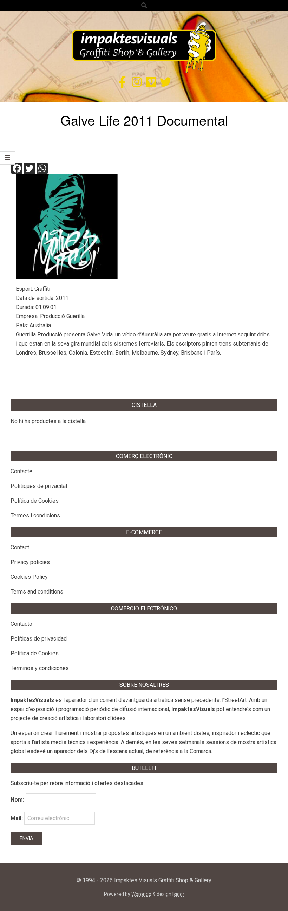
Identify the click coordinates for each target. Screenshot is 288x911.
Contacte (21, 471)
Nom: (17, 799)
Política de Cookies (35, 500)
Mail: (17, 818)
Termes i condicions (35, 515)
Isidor (178, 894)
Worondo (141, 894)
